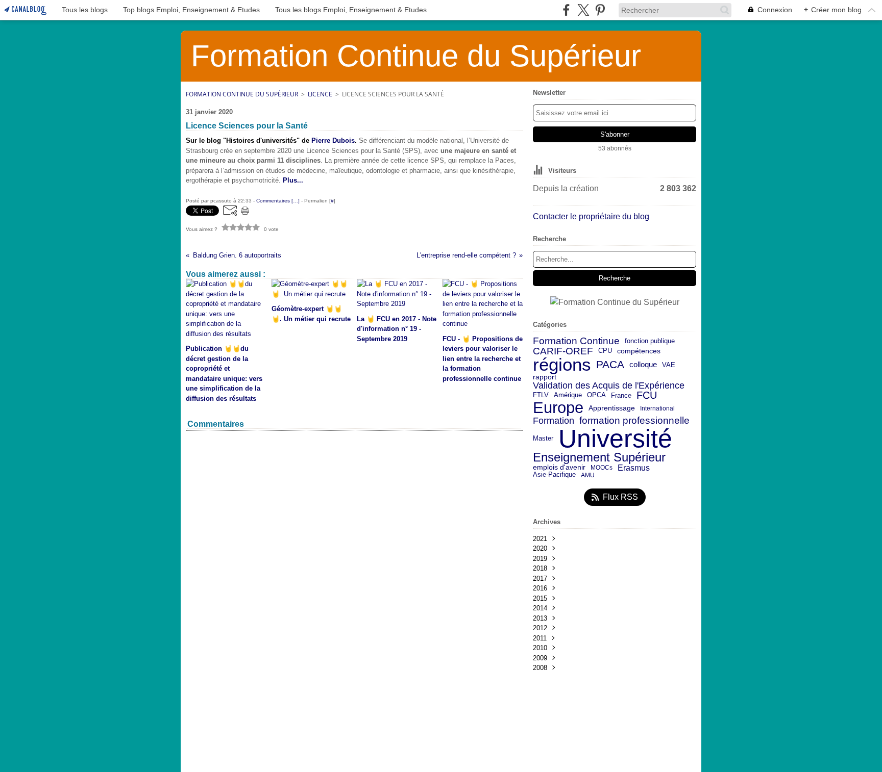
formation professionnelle (634, 421)
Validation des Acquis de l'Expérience (608, 385)
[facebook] (566, 10)
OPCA (596, 395)
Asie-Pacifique (554, 475)
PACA (610, 364)
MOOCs (601, 468)
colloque (643, 365)
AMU (588, 475)
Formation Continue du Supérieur (242, 94)
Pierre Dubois (333, 140)
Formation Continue (576, 341)
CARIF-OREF (563, 351)
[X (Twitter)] (583, 10)
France (621, 395)
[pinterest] (600, 10)
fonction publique (650, 341)
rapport (544, 377)
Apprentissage (612, 408)
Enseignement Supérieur (599, 457)
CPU (605, 351)
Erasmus (634, 468)
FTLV (541, 395)
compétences (638, 351)
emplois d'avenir (559, 467)
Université (615, 438)
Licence (320, 94)
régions (562, 365)
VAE (668, 365)
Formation (553, 421)
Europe (558, 408)
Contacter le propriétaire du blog (591, 216)
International (657, 408)
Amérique (568, 395)
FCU (646, 395)
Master (543, 438)
